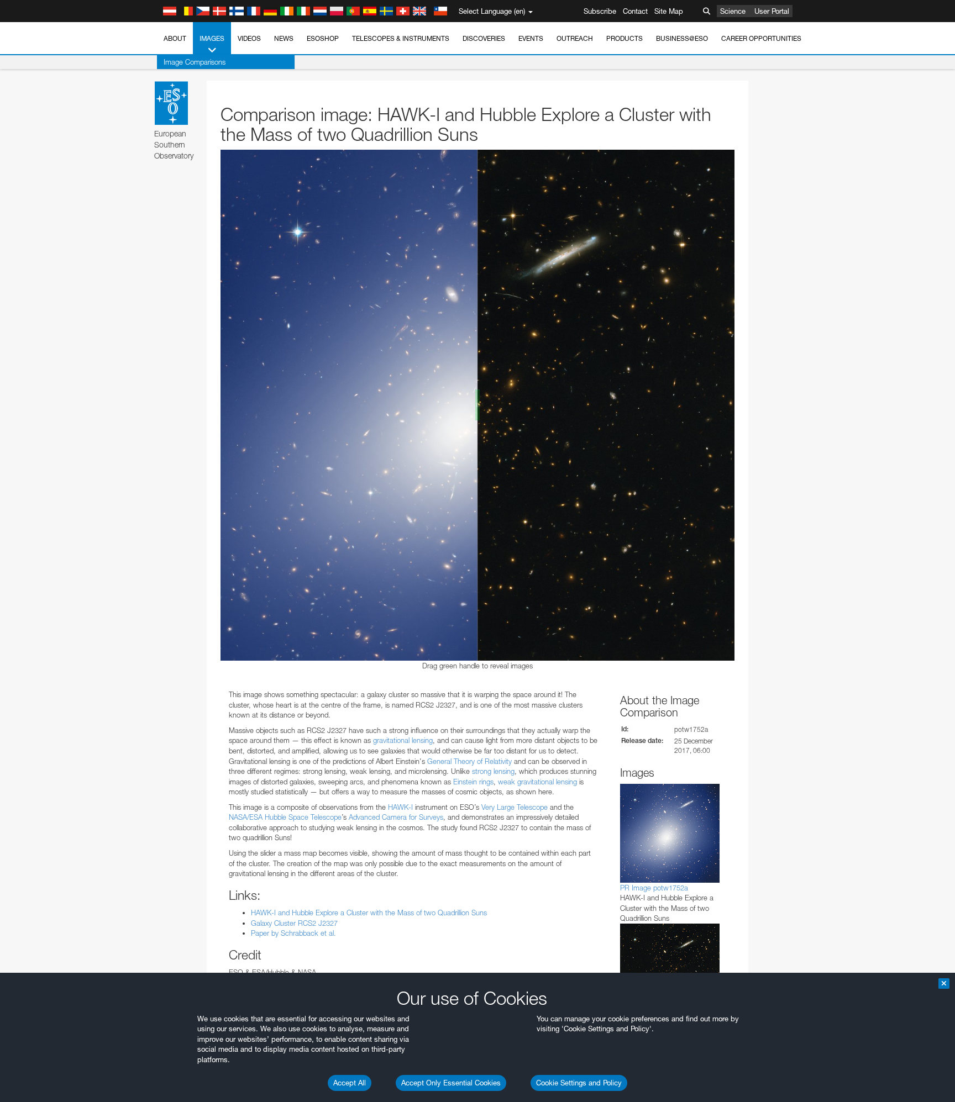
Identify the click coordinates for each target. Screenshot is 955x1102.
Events (530, 38)
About (175, 38)
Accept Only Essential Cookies (451, 1082)
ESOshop (323, 38)
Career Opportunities (761, 38)
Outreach (575, 38)
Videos (249, 38)
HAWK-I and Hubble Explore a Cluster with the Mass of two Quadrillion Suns (369, 912)
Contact (635, 11)
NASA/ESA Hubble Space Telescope (285, 817)
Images (212, 38)
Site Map (668, 11)
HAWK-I (400, 807)
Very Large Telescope (514, 807)
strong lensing (493, 771)
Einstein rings (473, 781)
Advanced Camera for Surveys (396, 817)
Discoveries (484, 38)
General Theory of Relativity (469, 761)
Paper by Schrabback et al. (293, 933)
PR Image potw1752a (654, 887)
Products (624, 38)
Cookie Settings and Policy (579, 1082)
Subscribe (600, 11)
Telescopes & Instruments (400, 38)
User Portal (771, 11)
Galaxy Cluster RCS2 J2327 (294, 923)
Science (733, 11)
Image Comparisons (194, 61)
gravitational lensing (403, 740)
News (283, 38)
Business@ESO (682, 38)
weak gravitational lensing (537, 781)
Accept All (349, 1082)
